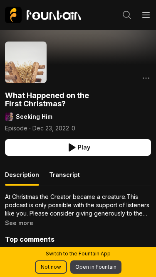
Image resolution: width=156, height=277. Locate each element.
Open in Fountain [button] (95, 267)
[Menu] (146, 15)
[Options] (146, 78)
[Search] (127, 15)
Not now (51, 267)
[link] (43, 15)
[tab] (22, 178)
